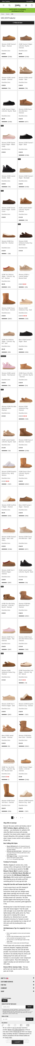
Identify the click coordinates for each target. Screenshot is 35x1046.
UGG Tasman (10, 859)
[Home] (17, 5)
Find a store (5, 1016)
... (18, 817)
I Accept (17, 1042)
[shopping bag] (32, 5)
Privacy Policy (30, 1011)
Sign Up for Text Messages (9, 1004)
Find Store (29, 1019)
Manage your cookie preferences (16, 1029)
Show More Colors (6, 50)
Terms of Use (22, 1011)
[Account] (26, 5)
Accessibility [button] (30, 1)
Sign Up (4, 1000)
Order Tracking (6, 1)
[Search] (9, 5)
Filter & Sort (18, 23)
